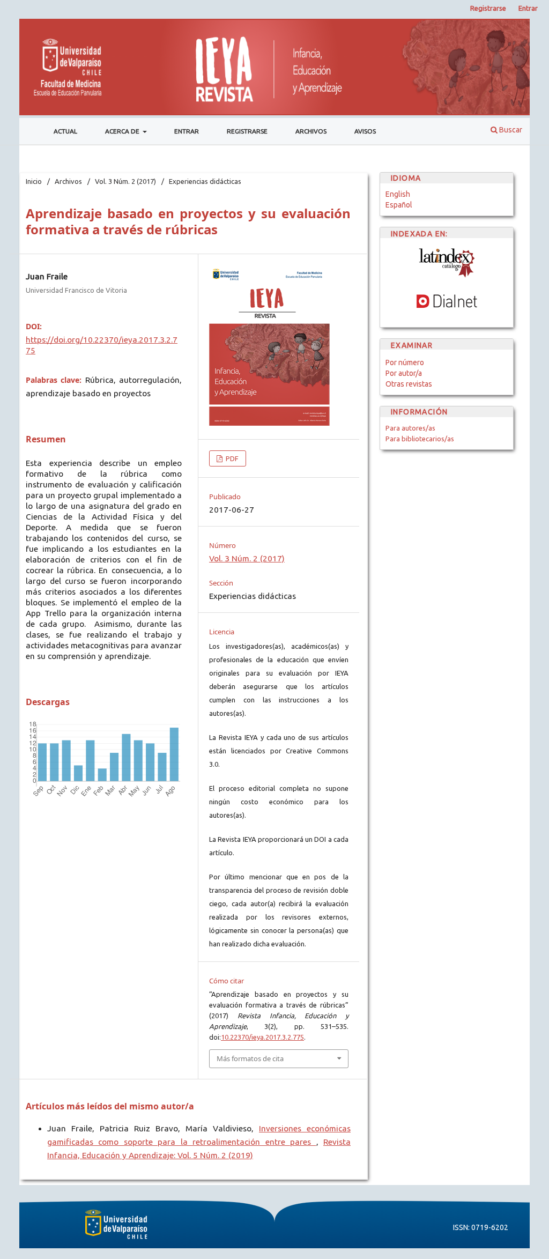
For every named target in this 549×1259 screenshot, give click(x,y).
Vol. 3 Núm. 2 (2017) (125, 181)
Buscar (510, 129)
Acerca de (123, 131)
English (397, 194)
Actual (65, 131)
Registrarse (247, 131)
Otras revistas (408, 384)
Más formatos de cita (250, 1058)
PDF (231, 458)
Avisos (365, 131)
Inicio (34, 181)
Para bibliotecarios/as (419, 438)
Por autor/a (403, 373)
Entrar (186, 131)
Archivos (311, 131)
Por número (404, 362)
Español (398, 205)
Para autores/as (410, 428)
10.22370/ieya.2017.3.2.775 (262, 1037)
